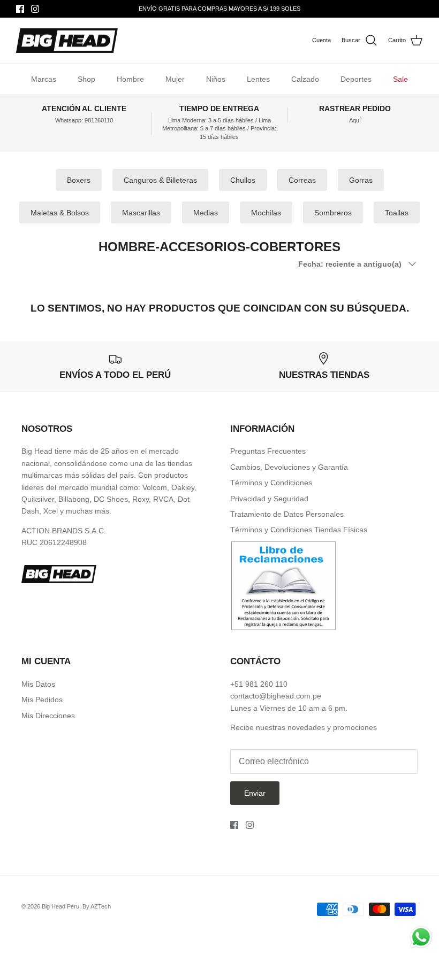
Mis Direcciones (48, 715)
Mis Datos (38, 684)
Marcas (43, 79)
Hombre (130, 79)
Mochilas (266, 212)
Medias (205, 212)
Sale (400, 79)
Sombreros (333, 212)
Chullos (242, 180)
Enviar (255, 793)
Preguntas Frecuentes (268, 451)
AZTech (100, 906)
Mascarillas (141, 212)
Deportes (356, 79)
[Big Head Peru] (67, 40)
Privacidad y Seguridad (269, 498)
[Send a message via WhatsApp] (421, 937)
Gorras (361, 180)
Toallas (396, 212)
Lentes (258, 79)
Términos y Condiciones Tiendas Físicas (298, 529)
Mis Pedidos (42, 699)
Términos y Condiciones (271, 482)
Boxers (78, 180)
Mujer (175, 79)
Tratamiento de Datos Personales (287, 514)
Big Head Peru (60, 906)
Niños (215, 79)
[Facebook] (20, 9)
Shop (86, 79)
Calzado (305, 79)
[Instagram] (35, 9)
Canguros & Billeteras (160, 180)
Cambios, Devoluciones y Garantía (289, 467)
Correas (302, 180)
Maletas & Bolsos (60, 212)
